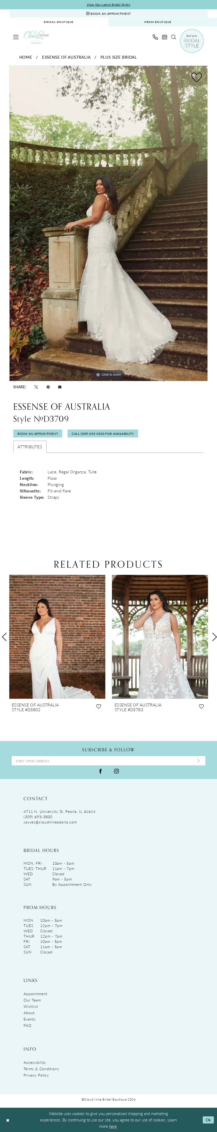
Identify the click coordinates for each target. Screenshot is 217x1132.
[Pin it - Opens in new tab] (48, 386)
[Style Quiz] (192, 41)
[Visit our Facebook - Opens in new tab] (100, 771)
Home (25, 57)
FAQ (27, 1025)
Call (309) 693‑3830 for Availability (103, 433)
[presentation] (57, 637)
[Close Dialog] (7, 1120)
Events (30, 1019)
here (113, 1126)
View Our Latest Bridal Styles (108, 4)
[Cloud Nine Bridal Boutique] (36, 37)
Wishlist (31, 1006)
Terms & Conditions (41, 1068)
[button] (16, 37)
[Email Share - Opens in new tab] (60, 386)
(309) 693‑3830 (38, 816)
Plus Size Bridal (119, 57)
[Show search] (173, 37)
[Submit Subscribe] (198, 761)
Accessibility (35, 1062)
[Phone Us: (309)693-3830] (155, 37)
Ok (208, 1119)
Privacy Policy (36, 1075)
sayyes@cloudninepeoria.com (50, 821)
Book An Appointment (37, 433)
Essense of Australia (66, 57)
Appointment (35, 993)
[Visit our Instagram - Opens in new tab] (116, 771)
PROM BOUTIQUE (158, 22)
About (29, 1012)
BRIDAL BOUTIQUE (59, 22)
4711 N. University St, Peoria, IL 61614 (60, 811)
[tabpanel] (108, 223)
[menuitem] (58, 22)
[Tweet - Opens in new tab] (36, 386)
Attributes (29, 446)
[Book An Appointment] (164, 37)
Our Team (32, 1000)
